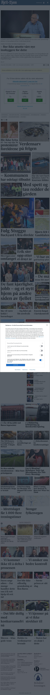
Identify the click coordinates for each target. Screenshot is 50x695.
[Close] (47, 325)
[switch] (41, 346)
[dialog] (25, 347)
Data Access (25, 369)
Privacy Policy (32, 369)
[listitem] (25, 343)
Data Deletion (17, 369)
